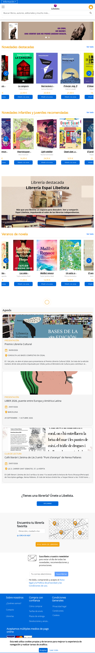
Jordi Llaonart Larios (47, 407)
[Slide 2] (49, 37)
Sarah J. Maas (70, 342)
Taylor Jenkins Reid (23, 276)
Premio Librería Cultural (18, 540)
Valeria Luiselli (70, 89)
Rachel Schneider (47, 154)
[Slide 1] (46, 37)
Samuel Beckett (47, 89)
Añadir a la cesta (23, 97)
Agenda (6, 507)
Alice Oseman (23, 154)
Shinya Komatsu (70, 276)
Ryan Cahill (23, 342)
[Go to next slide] (89, 73)
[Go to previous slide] (6, 73)
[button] (3, 31)
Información (8, 1)
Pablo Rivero (23, 89)
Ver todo (90, 47)
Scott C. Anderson (23, 407)
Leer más (54, 650)
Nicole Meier (70, 473)
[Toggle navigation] (3, 7)
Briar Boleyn (46, 342)
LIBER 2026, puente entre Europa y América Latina (33, 597)
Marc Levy (47, 473)
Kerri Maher (23, 473)
